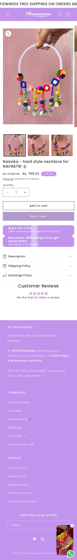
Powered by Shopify (53, 553)
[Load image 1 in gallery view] (15, 145)
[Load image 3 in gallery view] (62, 145)
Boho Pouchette (18, 402)
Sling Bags (14, 427)
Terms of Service (19, 493)
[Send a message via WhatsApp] (70, 553)
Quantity (8, 185)
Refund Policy (17, 476)
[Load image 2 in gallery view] (38, 145)
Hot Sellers (14, 411)
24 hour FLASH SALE (20, 444)
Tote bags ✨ (16, 436)
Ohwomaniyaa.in (32, 553)
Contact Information (22, 501)
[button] (7, 14)
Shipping (8, 178)
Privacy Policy (17, 468)
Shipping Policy (17, 485)
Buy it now (39, 216)
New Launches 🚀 (19, 419)
